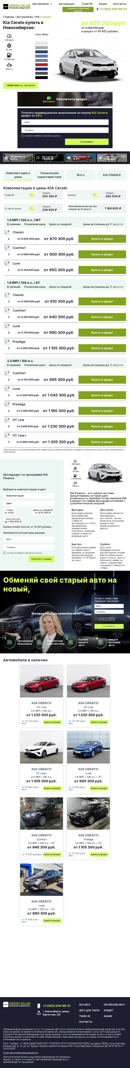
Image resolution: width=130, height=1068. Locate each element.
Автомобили (24, 16)
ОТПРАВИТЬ (109, 626)
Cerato (46, 16)
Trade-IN (86, 3)
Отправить (86, 141)
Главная (8, 16)
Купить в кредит (102, 238)
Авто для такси (89, 1010)
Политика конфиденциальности (20, 1052)
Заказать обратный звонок (78, 9)
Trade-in (84, 1016)
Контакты (119, 3)
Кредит (108, 1010)
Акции (103, 3)
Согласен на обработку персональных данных (42, 136)
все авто (84, 1004)
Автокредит (67, 3)
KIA (37, 16)
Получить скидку (41, 559)
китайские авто (114, 1004)
